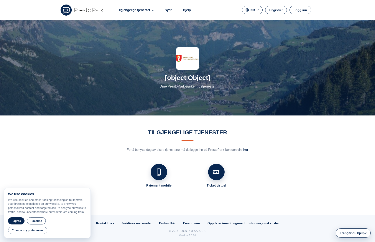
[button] (353, 233)
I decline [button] (36, 221)
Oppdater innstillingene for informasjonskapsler (243, 223)
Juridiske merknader (137, 223)
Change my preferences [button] (27, 230)
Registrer (276, 10)
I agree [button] (16, 221)
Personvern (191, 223)
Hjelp (187, 10)
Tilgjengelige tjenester (133, 10)
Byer (168, 10)
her (245, 149)
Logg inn (300, 10)
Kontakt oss (105, 223)
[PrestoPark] (82, 10)
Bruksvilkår (167, 223)
